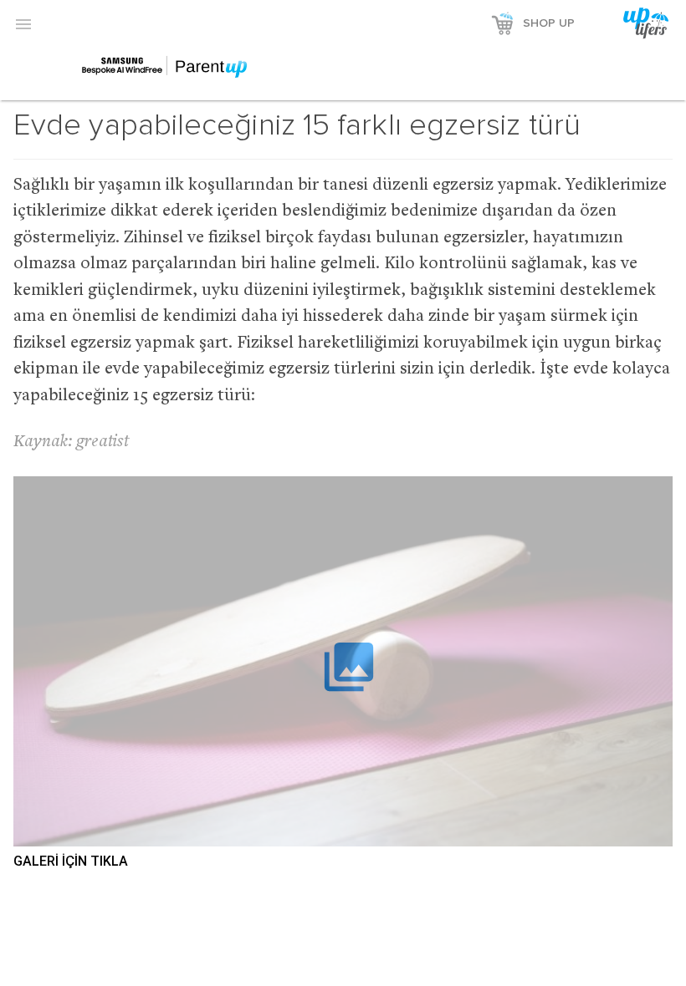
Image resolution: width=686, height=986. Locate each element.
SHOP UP (549, 23)
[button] (23, 23)
